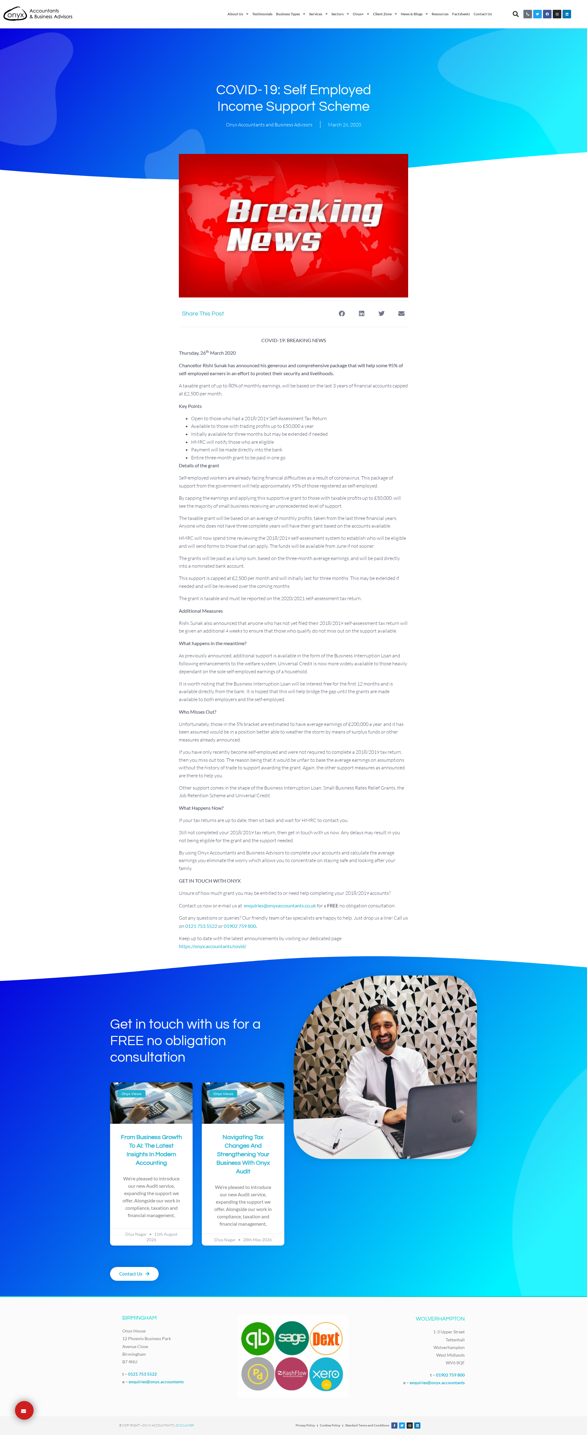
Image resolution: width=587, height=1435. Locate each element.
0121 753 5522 (142, 1374)
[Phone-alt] (527, 14)
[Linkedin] (567, 14)
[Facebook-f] (394, 1425)
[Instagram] (557, 14)
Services (315, 14)
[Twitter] (537, 14)
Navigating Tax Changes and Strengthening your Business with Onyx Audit (243, 1154)
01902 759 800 (240, 926)
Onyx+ (358, 14)
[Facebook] (547, 14)
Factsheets (461, 14)
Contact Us (483, 14)
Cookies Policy (330, 1425)
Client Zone (382, 14)
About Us (235, 14)
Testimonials (262, 14)
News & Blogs (412, 14)
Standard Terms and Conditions (367, 1425)
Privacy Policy (305, 1425)
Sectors (337, 14)
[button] (516, 14)
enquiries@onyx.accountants (156, 1381)
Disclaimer (185, 1425)
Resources (440, 14)
